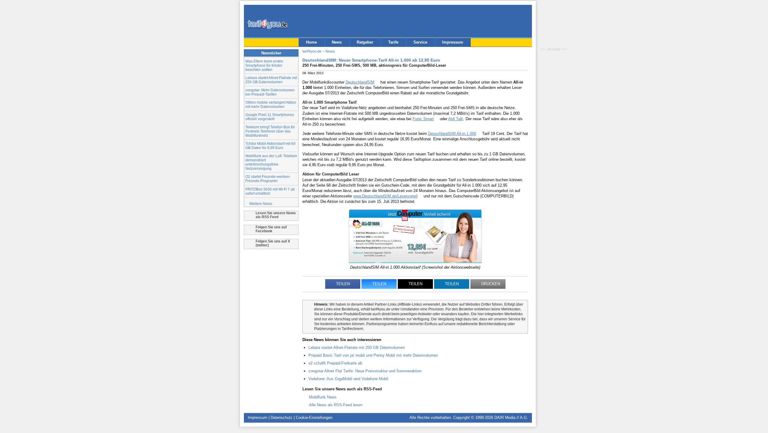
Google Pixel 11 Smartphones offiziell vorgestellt (269, 117)
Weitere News (260, 204)
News (337, 42)
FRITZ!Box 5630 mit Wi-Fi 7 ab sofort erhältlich (270, 191)
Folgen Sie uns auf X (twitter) (273, 243)
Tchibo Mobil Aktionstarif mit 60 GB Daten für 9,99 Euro (270, 146)
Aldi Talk (455, 119)
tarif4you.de (312, 51)
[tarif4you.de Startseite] (267, 24)
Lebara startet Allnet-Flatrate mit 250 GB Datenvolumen (271, 80)
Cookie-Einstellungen (314, 417)
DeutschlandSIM (360, 82)
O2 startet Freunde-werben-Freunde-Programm (267, 179)
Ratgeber (365, 42)
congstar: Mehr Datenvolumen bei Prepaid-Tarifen (270, 92)
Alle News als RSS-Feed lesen (335, 405)
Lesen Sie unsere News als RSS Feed (276, 215)
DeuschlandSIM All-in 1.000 (452, 133)
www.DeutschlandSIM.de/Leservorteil (385, 196)
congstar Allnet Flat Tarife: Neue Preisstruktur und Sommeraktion (365, 371)
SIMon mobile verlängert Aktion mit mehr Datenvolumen (270, 104)
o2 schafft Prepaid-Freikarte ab (335, 363)
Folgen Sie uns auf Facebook (271, 229)
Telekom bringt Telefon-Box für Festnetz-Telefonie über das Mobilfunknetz (270, 131)
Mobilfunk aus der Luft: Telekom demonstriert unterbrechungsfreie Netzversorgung (271, 162)
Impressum (452, 42)
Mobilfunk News (323, 397)
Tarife (393, 42)
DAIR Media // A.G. (511, 417)
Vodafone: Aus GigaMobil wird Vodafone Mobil (348, 379)
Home (311, 42)
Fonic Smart (423, 119)
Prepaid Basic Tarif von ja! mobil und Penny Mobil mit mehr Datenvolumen (373, 355)
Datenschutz (281, 417)
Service (420, 42)
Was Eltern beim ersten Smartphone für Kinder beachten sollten (264, 65)
